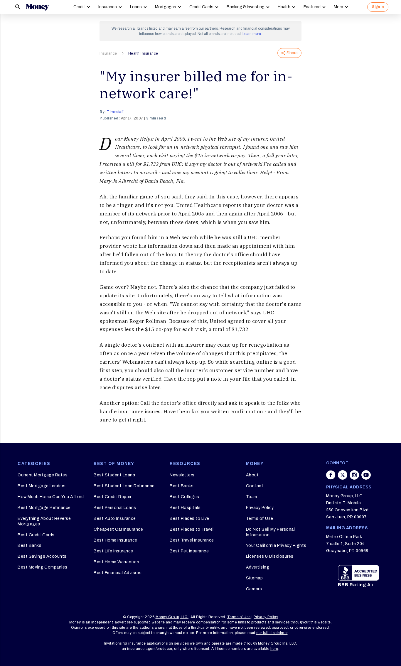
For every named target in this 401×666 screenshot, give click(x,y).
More (338, 7)
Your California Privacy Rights (276, 545)
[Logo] (37, 7)
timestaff (115, 112)
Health (284, 7)
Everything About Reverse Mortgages (44, 521)
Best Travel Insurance (192, 540)
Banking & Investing (245, 7)
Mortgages (165, 7)
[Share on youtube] (366, 475)
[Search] (18, 7)
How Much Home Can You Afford (51, 497)
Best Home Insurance (115, 540)
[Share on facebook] (331, 475)
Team (251, 497)
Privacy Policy (260, 507)
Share (292, 53)
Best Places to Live (189, 518)
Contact (255, 486)
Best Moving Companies (43, 567)
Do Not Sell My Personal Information (270, 532)
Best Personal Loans (115, 507)
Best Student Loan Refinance (124, 486)
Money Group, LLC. (172, 617)
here (274, 649)
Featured (312, 7)
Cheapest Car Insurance (118, 529)
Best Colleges (184, 497)
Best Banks (29, 545)
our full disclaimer (272, 633)
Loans (136, 7)
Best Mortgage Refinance (44, 507)
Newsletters (182, 475)
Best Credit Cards (36, 535)
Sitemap (254, 578)
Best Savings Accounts (42, 556)
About (252, 475)
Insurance (107, 7)
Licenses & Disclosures (270, 556)
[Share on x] (342, 475)
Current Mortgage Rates (43, 475)
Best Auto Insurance (115, 518)
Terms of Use (259, 518)
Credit (79, 7)
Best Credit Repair (112, 497)
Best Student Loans (114, 475)
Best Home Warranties (116, 562)
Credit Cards (201, 7)
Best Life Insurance (113, 551)
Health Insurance (143, 53)
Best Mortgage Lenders (42, 486)
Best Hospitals (185, 507)
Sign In (378, 7)
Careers (254, 589)
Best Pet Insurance (189, 551)
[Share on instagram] (354, 475)
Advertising (257, 567)
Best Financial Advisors (118, 573)
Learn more (251, 34)
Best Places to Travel (192, 529)
